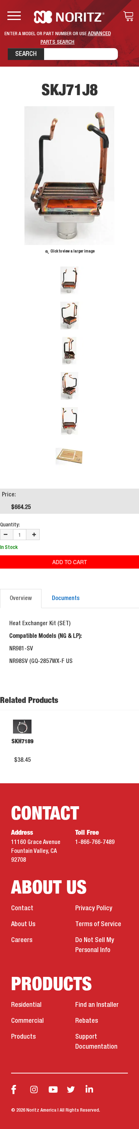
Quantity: (10, 525)
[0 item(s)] (126, 16)
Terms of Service (98, 924)
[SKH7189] (22, 726)
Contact (22, 908)
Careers (21, 940)
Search (26, 54)
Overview (21, 598)
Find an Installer (97, 1005)
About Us (23, 924)
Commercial (27, 1021)
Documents (66, 598)
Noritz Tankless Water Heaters (69, 17)
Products (23, 1037)
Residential (26, 1005)
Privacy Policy (93, 908)
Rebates (86, 1021)
